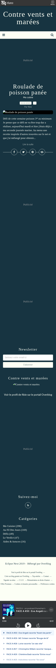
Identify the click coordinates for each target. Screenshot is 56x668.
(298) (12, 526)
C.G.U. (21, 580)
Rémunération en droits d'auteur (38, 580)
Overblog (46, 563)
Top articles (36, 576)
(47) (11, 537)
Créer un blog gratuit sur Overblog (17, 576)
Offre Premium (6, 584)
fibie (24, 395)
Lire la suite (28, 144)
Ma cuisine (28, 98)
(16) (14, 541)
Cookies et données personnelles (25, 584)
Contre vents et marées (28, 18)
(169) (15, 530)
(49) (8, 533)
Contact (46, 576)
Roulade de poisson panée (28, 89)
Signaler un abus (10, 580)
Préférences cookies (48, 584)
